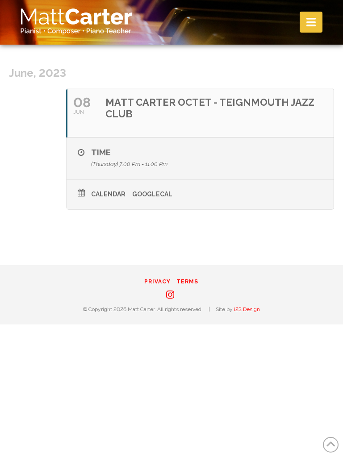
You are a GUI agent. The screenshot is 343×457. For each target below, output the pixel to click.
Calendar (108, 194)
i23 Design (247, 309)
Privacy (157, 281)
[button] (311, 22)
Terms (187, 281)
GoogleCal (152, 194)
